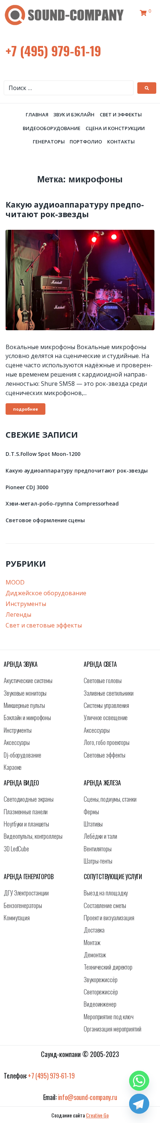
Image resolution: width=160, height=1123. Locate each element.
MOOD (15, 582)
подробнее (25, 409)
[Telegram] (139, 1104)
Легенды (18, 614)
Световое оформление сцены (45, 520)
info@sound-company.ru (87, 1097)
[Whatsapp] (139, 1081)
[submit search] (146, 88)
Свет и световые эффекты (44, 625)
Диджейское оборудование (46, 593)
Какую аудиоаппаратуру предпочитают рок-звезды (75, 209)
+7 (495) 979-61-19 (53, 50)
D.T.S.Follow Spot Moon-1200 (43, 453)
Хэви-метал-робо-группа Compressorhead (62, 503)
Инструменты (26, 604)
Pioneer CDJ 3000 (27, 487)
